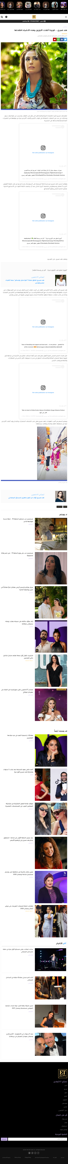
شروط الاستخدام (6, 1157)
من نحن (62, 1157)
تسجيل (4, 1139)
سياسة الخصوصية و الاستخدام (42, 1157)
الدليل (42, 21)
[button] (65, 39)
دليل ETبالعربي (62, 1110)
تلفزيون (65, 1100)
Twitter (32, 1153)
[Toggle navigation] (66, 17)
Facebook (38, 1153)
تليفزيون (30, 524)
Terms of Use (18, 1157)
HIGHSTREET (35, 21)
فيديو (6, 16)
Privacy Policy (28, 1157)
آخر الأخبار (25, 21)
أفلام (31, 775)
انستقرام (64, 1126)
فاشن (65, 1107)
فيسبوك (64, 1119)
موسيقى (30, 695)
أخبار (66, 1085)
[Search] (11, 17)
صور (66, 1093)
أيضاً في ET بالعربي (37, 277)
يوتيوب (29, 1153)
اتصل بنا (55, 1157)
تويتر (66, 1122)
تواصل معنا (63, 1130)
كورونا (65, 506)
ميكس (65, 27)
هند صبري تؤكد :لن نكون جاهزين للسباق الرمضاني (26, 498)
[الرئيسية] (34, 17)
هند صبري (46, 178)
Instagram (35, 1153)
